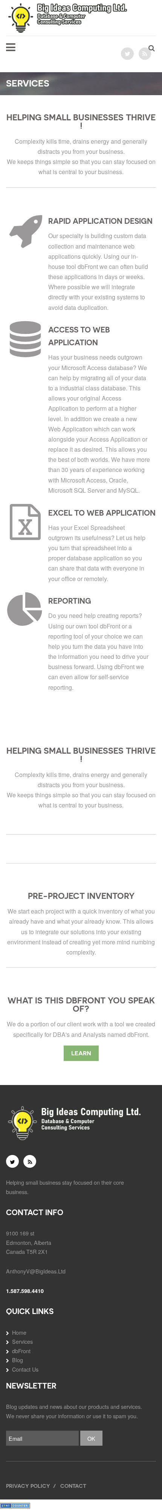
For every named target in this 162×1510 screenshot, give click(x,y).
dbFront (21, 1351)
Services (22, 1341)
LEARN (81, 1053)
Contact (73, 1486)
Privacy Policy (28, 1486)
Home (19, 1332)
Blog (17, 1360)
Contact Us (25, 1369)
